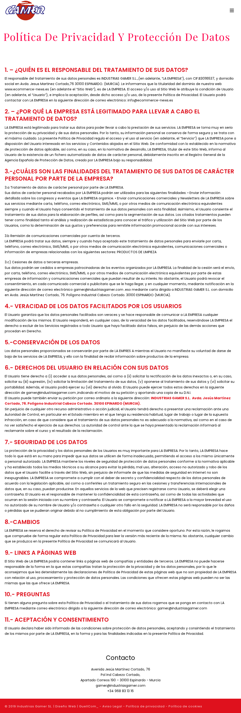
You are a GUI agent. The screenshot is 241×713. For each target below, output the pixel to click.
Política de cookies (185, 706)
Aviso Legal (112, 706)
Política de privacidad (145, 706)
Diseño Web (65, 706)
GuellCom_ (89, 706)
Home (151, 50)
